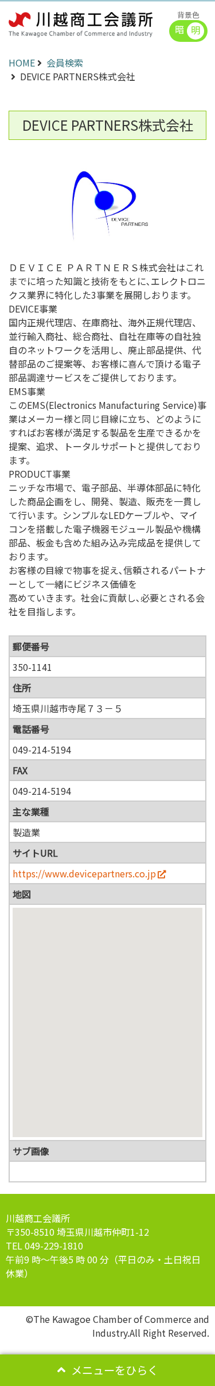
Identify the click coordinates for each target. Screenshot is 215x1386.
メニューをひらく (114, 1370)
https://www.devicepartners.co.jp (84, 873)
